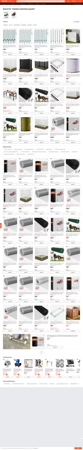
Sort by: (75, 21)
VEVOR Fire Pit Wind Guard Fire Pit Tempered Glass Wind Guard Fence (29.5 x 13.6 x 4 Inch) (57, 323)
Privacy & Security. (36, 448)
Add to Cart (10, 54)
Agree (78, 448)
